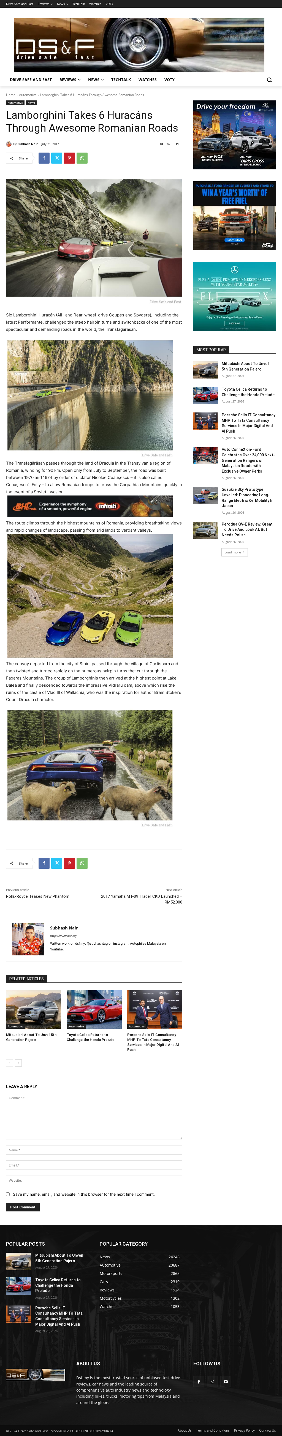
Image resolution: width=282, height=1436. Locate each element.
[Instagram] (212, 1381)
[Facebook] (44, 158)
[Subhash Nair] (9, 144)
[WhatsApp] (82, 158)
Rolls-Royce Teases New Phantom (37, 896)
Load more (232, 552)
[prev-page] (9, 1063)
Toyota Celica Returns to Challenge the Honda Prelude (58, 1285)
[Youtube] (225, 1381)
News (31, 103)
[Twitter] (56, 158)
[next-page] (18, 1063)
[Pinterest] (69, 158)
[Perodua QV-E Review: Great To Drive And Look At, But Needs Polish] (205, 530)
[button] (269, 79)
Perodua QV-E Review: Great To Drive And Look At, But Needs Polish (247, 529)
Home (10, 94)
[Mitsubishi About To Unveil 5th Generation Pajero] (33, 1009)
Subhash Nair (28, 144)
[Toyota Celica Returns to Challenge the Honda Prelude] (94, 1009)
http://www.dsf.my (63, 936)
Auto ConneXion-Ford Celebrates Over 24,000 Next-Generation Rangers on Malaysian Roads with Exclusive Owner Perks (248, 460)
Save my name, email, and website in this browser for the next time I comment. (84, 1194)
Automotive (28, 94)
